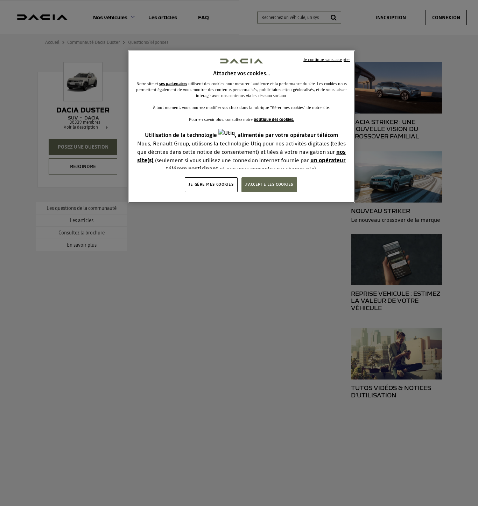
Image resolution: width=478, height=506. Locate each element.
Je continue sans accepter (326, 59)
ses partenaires (173, 84)
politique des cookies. (274, 120)
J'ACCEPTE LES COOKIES (269, 184)
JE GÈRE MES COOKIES (211, 184)
